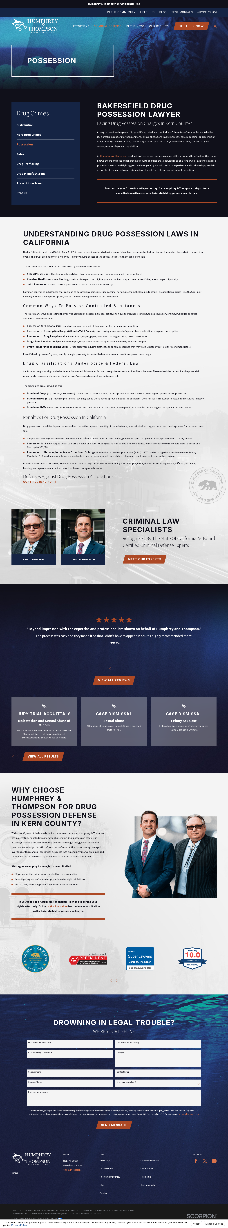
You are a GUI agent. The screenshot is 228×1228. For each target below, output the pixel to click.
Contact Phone (35, 1082)
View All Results (43, 756)
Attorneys (105, 1160)
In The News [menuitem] (135, 26)
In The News (106, 1168)
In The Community (121, 12)
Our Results (147, 1168)
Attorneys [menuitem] (80, 26)
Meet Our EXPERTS (144, 559)
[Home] (34, 26)
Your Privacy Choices (48, 1218)
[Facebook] (195, 1161)
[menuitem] (45, 125)
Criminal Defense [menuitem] (107, 26)
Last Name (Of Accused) (128, 1042)
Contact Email (123, 1072)
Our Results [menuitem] (159, 26)
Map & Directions (72, 1169)
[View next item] (115, 668)
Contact (104, 1193)
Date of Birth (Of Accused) (40, 1052)
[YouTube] (214, 1161)
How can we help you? (38, 1092)
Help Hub (147, 12)
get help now (191, 26)
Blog (163, 12)
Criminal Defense (150, 1160)
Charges (120, 1052)
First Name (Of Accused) (39, 1042)
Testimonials (182, 12)
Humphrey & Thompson (113, 156)
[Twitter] (205, 1161)
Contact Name (34, 1072)
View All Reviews (114, 680)
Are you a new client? (126, 1082)
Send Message (114, 1125)
